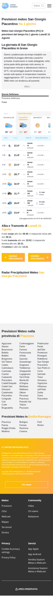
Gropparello (25, 371)
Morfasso (23, 386)
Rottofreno (42, 359)
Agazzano (6, 343)
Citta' (4, 511)
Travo (40, 377)
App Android (34, 554)
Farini (22, 346)
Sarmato (41, 374)
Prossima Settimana (11, 98)
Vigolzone (42, 383)
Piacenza (24, 399)
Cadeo (5, 365)
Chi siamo (26, 484)
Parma (5, 425)
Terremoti (7, 527)
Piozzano (24, 408)
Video (31, 505)
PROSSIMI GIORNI (25, 114)
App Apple (33, 548)
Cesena (23, 431)
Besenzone (7, 349)
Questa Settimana (10, 94)
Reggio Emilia (8, 428)
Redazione (33, 516)
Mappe (5, 521)
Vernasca (41, 380)
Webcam (6, 516)
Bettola (5, 352)
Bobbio (5, 355)
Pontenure (42, 352)
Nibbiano (23, 389)
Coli (4, 402)
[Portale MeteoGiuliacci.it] (9, 6)
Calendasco (7, 368)
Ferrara (22, 425)
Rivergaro (42, 355)
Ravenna (23, 428)
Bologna (23, 422)
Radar (4, 102)
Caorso (5, 374)
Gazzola (23, 359)
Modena (6, 431)
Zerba (40, 392)
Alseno (5, 346)
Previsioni (7, 505)
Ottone (22, 392)
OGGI (6, 114)
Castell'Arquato (9, 383)
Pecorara (23, 395)
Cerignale (6, 399)
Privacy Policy (8, 557)
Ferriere (23, 349)
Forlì (39, 422)
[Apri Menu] (49, 5)
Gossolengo (25, 362)
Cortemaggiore (26, 343)
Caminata (6, 371)
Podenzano (43, 343)
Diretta (5, 532)
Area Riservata (28, 589)
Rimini (40, 425)
